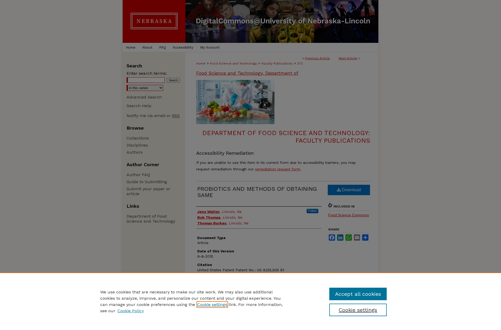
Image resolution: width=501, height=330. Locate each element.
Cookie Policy (130, 310)
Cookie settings (212, 304)
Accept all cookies (358, 294)
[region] (250, 301)
